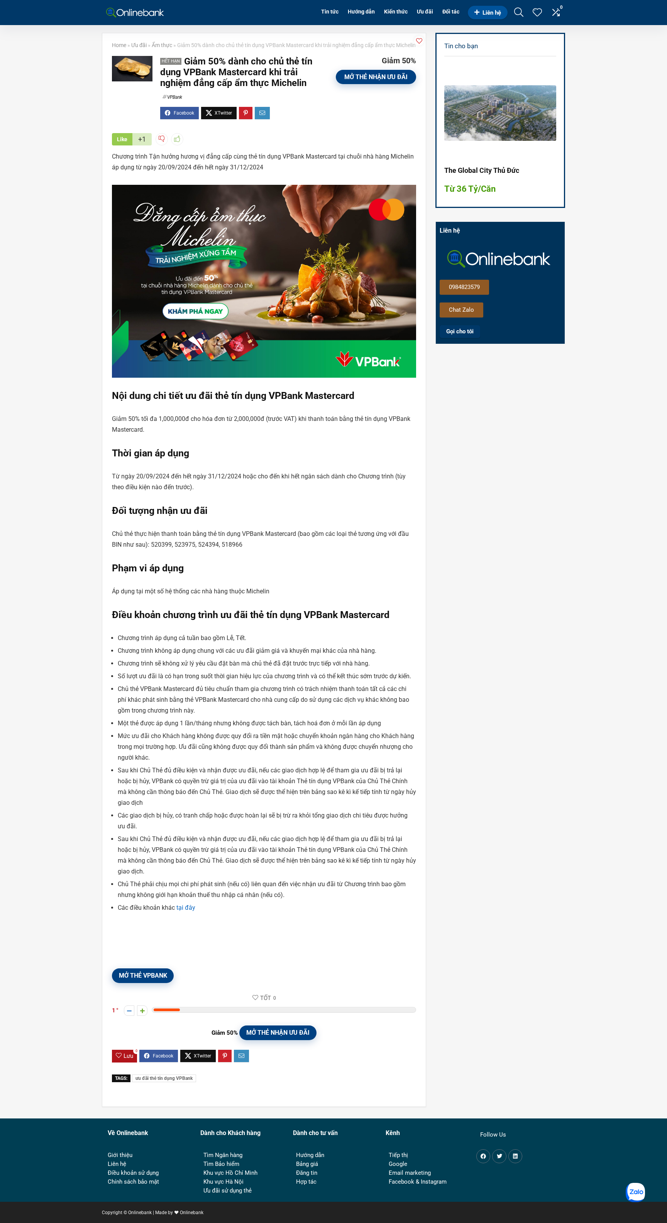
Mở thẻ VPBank (143, 975)
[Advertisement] (504, 415)
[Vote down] (129, 1010)
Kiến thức (396, 11)
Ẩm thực (162, 45)
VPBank (174, 97)
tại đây (185, 907)
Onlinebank (191, 1212)
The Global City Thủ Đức (481, 170)
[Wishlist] (537, 13)
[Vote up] (142, 1010)
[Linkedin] (515, 1156)
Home (119, 45)
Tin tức (330, 11)
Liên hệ (491, 12)
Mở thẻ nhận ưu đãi (376, 77)
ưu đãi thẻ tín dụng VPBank (164, 1078)
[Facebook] (483, 1156)
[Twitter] (499, 1156)
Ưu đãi (425, 11)
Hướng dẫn (361, 11)
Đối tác (450, 11)
